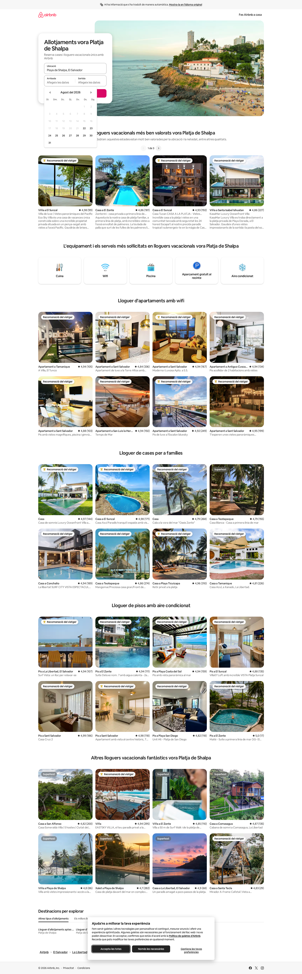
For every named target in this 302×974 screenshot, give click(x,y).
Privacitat (68, 968)
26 (63, 135)
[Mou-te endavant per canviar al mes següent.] (91, 92)
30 (91, 135)
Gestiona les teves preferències (191, 950)
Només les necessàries (151, 949)
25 (56, 135)
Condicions (83, 968)
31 (49, 142)
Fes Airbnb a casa (250, 15)
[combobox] (75, 70)
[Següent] (158, 148)
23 (91, 128)
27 (70, 135)
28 (77, 135)
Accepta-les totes (110, 949)
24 (49, 135)
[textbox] (59, 82)
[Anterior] (143, 148)
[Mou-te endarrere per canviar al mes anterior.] (50, 92)
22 (84, 128)
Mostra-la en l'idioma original (185, 4)
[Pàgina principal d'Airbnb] (47, 14)
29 (84, 135)
